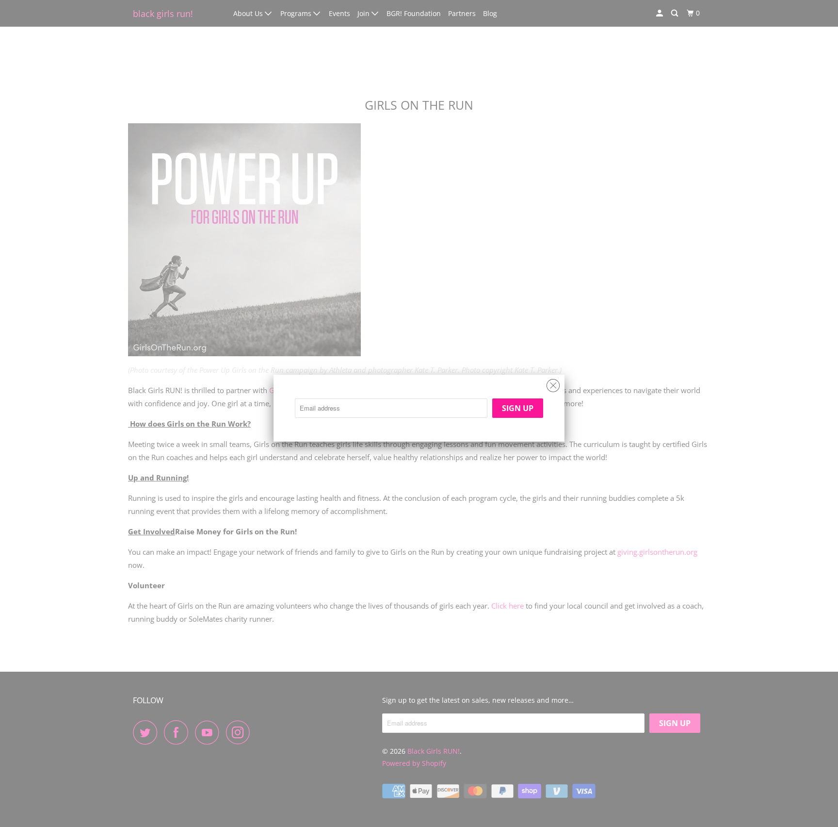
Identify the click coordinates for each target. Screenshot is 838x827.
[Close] (553, 383)
